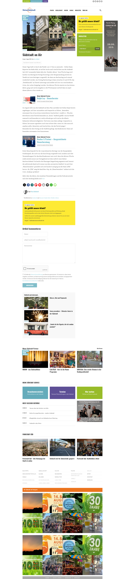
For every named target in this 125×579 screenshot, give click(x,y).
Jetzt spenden (29, 298)
